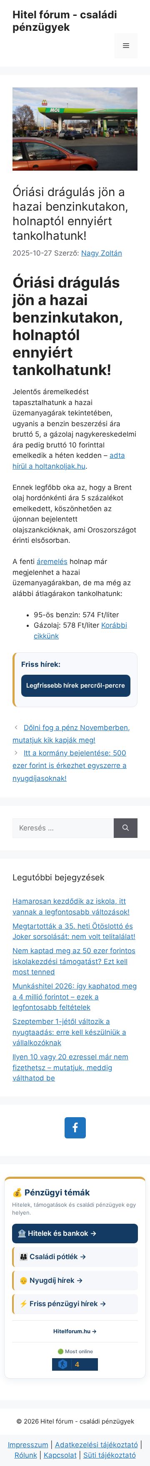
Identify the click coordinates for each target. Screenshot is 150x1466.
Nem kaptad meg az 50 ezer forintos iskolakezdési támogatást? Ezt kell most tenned (73, 961)
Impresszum (28, 1445)
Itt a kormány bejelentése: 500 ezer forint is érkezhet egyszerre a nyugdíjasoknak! (69, 766)
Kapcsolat (60, 1455)
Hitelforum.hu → (75, 1331)
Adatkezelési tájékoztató (96, 1445)
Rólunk (26, 1455)
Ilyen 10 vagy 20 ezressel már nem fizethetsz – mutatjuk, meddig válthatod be (70, 1067)
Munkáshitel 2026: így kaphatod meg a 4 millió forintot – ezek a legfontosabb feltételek (74, 996)
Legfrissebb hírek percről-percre (75, 685)
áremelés (52, 561)
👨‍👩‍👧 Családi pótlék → (52, 1256)
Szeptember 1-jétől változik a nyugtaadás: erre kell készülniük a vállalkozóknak (69, 1032)
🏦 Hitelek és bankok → (57, 1233)
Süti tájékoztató (109, 1455)
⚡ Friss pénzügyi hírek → (62, 1304)
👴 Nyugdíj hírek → (51, 1280)
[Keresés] (126, 828)
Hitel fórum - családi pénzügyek (64, 20)
